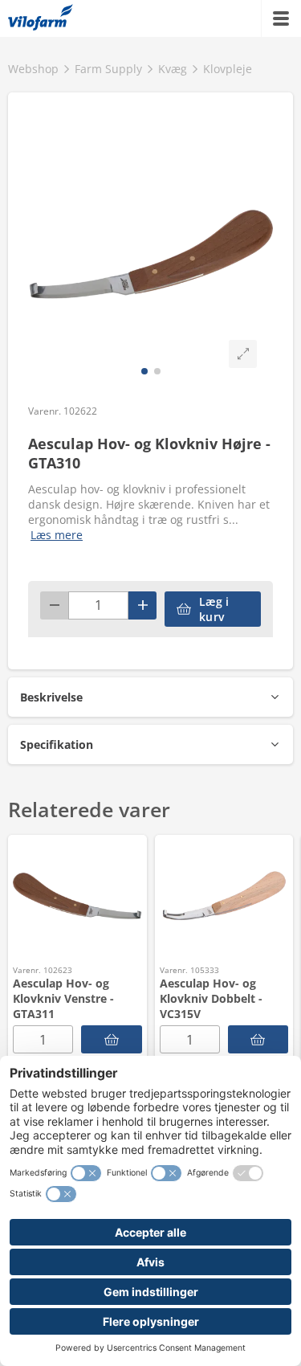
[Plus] (142, 605)
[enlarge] (243, 354)
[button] (150, 697)
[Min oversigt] (40, 18)
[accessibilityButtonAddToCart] (111, 1039)
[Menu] (281, 18)
